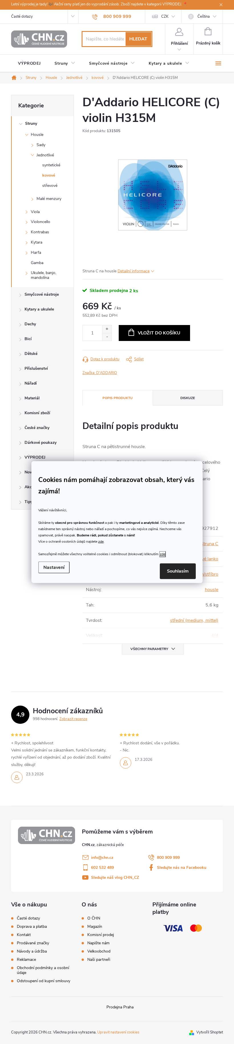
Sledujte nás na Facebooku (181, 867)
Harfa (36, 252)
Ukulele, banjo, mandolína (43, 275)
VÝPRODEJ (35, 457)
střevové (49, 185)
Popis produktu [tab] (117, 398)
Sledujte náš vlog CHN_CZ (115, 877)
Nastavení (53, 567)
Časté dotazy (22, 16)
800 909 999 (168, 857)
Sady (41, 145)
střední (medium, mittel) (194, 620)
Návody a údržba (32, 951)
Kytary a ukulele (39, 309)
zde (101, 541)
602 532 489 (102, 867)
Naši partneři (98, 959)
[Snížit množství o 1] (107, 337)
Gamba (37, 262)
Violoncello (40, 221)
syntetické (51, 165)
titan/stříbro (206, 574)
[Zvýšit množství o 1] (107, 329)
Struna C (209, 544)
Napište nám (98, 943)
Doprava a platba (32, 926)
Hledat (138, 39)
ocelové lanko (204, 559)
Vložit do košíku (159, 333)
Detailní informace (134, 271)
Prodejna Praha (120, 1007)
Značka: (99, 372)
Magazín (94, 926)
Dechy (30, 324)
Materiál (32, 398)
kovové (48, 175)
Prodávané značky (33, 943)
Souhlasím (178, 571)
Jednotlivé (45, 155)
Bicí (28, 339)
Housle (37, 134)
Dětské (31, 353)
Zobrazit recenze (73, 719)
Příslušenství (36, 368)
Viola (35, 211)
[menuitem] (29, 63)
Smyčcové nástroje (42, 294)
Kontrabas (40, 232)
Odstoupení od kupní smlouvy (43, 981)
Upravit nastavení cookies (118, 1032)
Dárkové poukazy (41, 442)
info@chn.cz (102, 857)
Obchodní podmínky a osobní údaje (43, 970)
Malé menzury (49, 198)
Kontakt (24, 934)
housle (211, 590)
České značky (37, 427)
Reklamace (26, 959)
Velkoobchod (98, 951)
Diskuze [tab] (187, 398)
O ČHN (93, 918)
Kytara (36, 242)
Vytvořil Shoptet (209, 1032)
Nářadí (31, 383)
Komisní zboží (37, 413)
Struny (31, 123)
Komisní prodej (100, 935)
